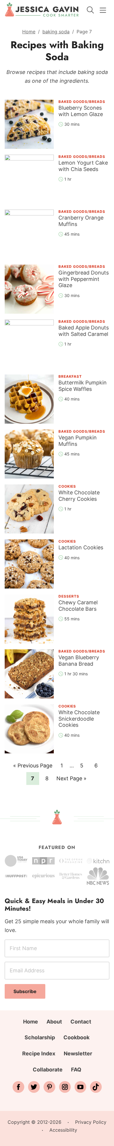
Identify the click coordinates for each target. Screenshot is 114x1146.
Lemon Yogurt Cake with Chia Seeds (83, 166)
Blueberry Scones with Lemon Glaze (80, 111)
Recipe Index (38, 1053)
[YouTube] (80, 1087)
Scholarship (40, 1037)
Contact (80, 1022)
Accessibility (63, 1130)
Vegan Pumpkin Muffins (77, 440)
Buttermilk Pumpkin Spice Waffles (82, 385)
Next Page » (71, 780)
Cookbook (76, 1037)
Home (28, 31)
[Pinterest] (49, 1087)
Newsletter (78, 1053)
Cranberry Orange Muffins (80, 221)
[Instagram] (65, 1087)
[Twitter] (34, 1087)
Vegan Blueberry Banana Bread (78, 660)
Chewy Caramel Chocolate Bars (78, 605)
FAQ (76, 1069)
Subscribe (25, 991)
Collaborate (48, 1069)
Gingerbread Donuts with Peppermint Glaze (83, 279)
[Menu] (102, 10)
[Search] (90, 10)
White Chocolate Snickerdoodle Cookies (79, 718)
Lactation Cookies (80, 547)
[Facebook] (18, 1087)
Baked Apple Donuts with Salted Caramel (83, 331)
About (54, 1022)
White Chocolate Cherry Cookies (79, 495)
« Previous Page (32, 767)
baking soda (56, 31)
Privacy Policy (90, 1122)
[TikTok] (96, 1087)
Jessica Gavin (42, 9)
